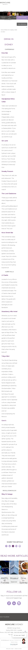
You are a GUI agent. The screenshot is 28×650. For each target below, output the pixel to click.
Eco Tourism (4, 617)
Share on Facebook (6, 546)
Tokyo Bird (5, 356)
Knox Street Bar (7, 232)
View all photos (22, 24)
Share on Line (19, 546)
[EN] (26, 12)
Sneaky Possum (7, 171)
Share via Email (13, 546)
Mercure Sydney (3, 17)
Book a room (22, 17)
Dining (14, 17)
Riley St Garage (7, 494)
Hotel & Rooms (9, 17)
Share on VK (16, 546)
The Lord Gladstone (9, 193)
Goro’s (4, 420)
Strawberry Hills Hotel (9, 311)
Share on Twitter (9, 546)
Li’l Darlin (5, 275)
